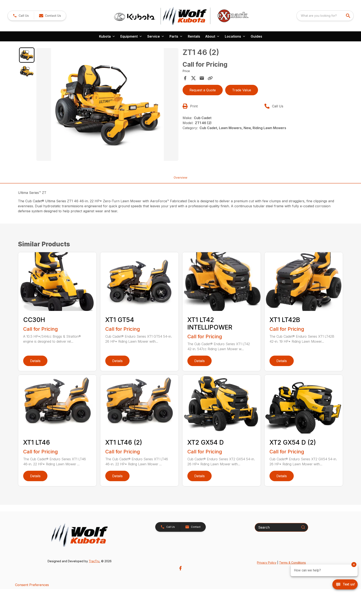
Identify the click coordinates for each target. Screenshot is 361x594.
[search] (348, 15)
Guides (256, 36)
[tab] (27, 55)
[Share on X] (193, 78)
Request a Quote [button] (202, 90)
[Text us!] (345, 585)
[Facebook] (180, 568)
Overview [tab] (180, 177)
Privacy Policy (266, 562)
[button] (21, 15)
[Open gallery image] (107, 104)
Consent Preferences (32, 585)
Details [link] (35, 361)
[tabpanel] (107, 105)
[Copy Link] (210, 78)
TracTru (94, 561)
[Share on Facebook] (185, 78)
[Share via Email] (201, 78)
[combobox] (325, 16)
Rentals (194, 36)
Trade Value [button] (241, 90)
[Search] (303, 527)
